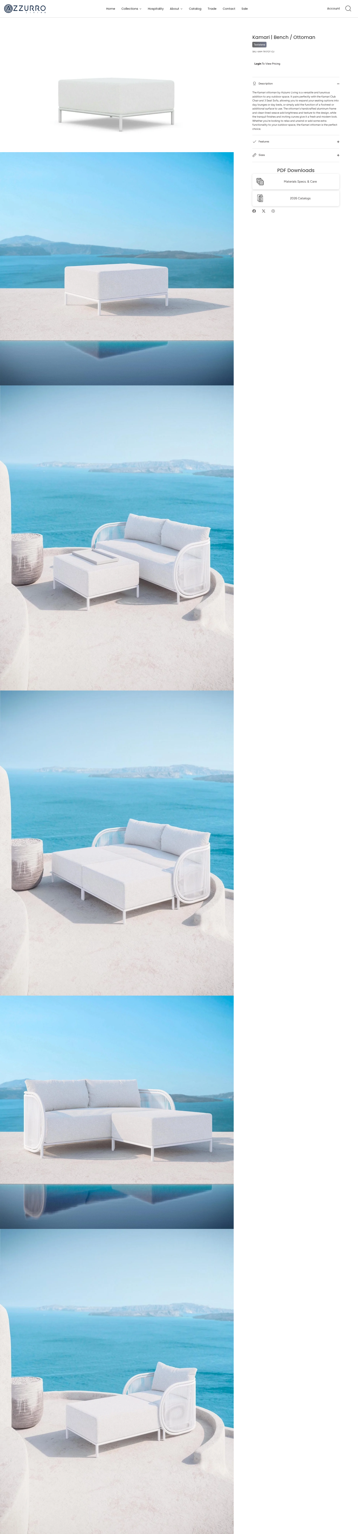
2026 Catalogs (300, 198)
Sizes (261, 154)
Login (257, 63)
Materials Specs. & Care (300, 181)
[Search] (348, 8)
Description (265, 83)
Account (333, 9)
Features (263, 141)
